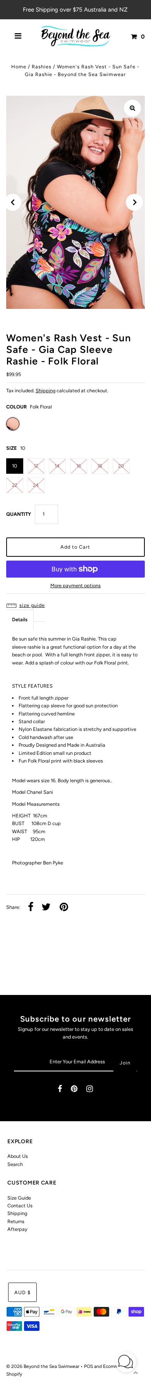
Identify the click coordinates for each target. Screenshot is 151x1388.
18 (99, 466)
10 (14, 466)
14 (57, 466)
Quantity (18, 514)
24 (36, 485)
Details (19, 619)
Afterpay (17, 1229)
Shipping (45, 390)
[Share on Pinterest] (64, 907)
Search (15, 1164)
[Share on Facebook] (31, 907)
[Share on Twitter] (46, 907)
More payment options (75, 585)
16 (78, 466)
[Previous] (12, 202)
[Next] (134, 202)
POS (88, 1366)
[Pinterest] (74, 1089)
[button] (75, 605)
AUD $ (22, 1292)
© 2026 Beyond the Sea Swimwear (43, 1366)
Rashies (41, 66)
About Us (17, 1156)
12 (36, 466)
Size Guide (19, 1198)
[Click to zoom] (132, 108)
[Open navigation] (18, 36)
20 (121, 466)
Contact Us (20, 1205)
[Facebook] (60, 1089)
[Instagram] (89, 1089)
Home (18, 66)
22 (14, 485)
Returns (15, 1221)
